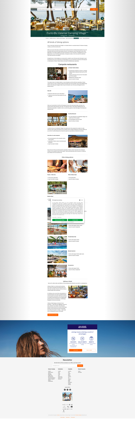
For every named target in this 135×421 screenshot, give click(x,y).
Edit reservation (50, 376)
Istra (69, 372)
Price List (80, 38)
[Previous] (32, 18)
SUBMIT (94, 9)
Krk (68, 377)
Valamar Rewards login (93, 1)
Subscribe (80, 365)
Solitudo (69, 384)
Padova (69, 383)
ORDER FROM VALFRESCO (52, 314)
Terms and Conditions (51, 377)
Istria (59, 372)
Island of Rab (60, 377)
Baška (69, 380)
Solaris (79, 371)
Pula (59, 375)
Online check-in (50, 372)
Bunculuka (80, 372)
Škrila (69, 381)
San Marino (70, 382)
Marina (69, 375)
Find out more (89, 350)
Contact (49, 371)
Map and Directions (86, 38)
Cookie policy (68, 417)
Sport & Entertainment (69, 38)
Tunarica (69, 376)
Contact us (75, 1)
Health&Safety (50, 381)
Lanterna (69, 371)
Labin (59, 374)
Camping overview (64, 35)
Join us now (75, 350)
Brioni (69, 374)
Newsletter (80, 1)
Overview (47, 38)
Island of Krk (60, 376)
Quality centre (50, 375)
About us (71, 1)
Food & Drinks (76, 38)
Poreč (59, 373)
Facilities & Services (52, 38)
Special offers (66, 1)
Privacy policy (73, 417)
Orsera (69, 373)
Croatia (59, 371)
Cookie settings (62, 417)
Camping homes (71, 35)
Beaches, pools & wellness (61, 38)
